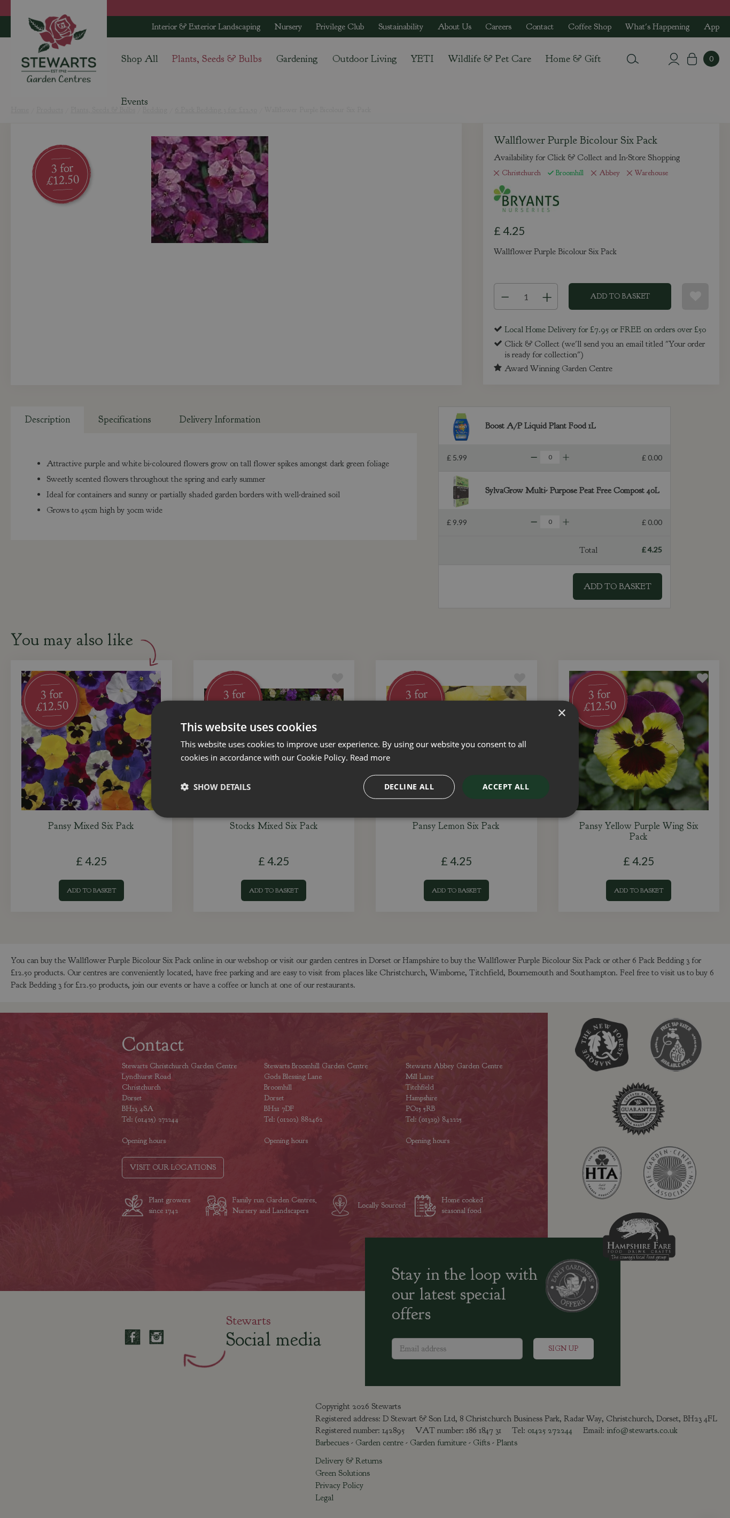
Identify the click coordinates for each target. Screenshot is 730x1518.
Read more (370, 757)
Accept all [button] (506, 786)
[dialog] (365, 759)
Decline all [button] (409, 786)
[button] (216, 787)
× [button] (561, 713)
